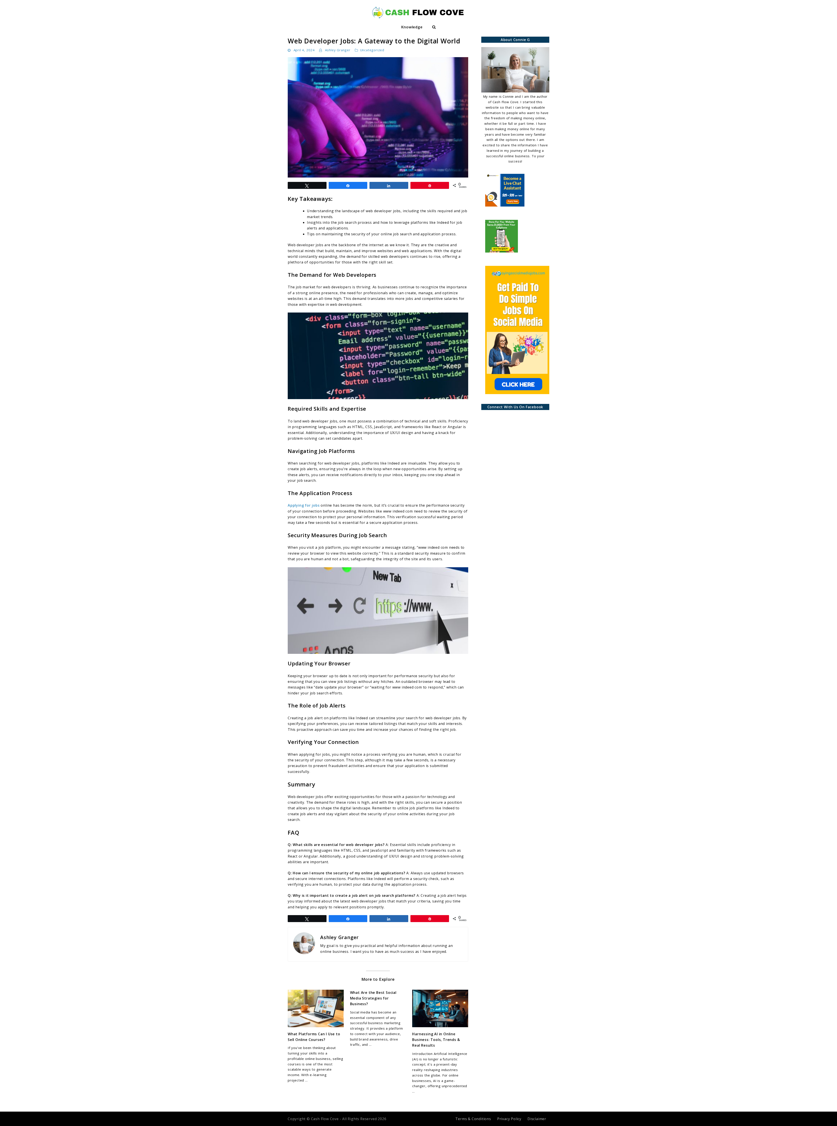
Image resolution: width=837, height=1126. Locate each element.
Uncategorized (372, 50)
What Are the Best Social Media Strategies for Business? (373, 998)
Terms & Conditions (473, 1118)
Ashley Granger (337, 50)
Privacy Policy (509, 1118)
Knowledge (411, 26)
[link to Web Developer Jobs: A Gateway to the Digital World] (378, 117)
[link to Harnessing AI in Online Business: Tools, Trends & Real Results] (440, 1008)
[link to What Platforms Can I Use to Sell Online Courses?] (316, 1008)
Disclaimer (536, 1118)
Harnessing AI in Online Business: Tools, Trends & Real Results (436, 1040)
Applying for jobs (304, 505)
